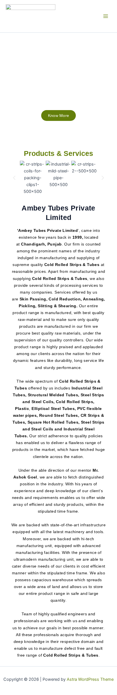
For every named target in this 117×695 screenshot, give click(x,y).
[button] (14, 178)
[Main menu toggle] (105, 16)
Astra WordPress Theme (90, 679)
